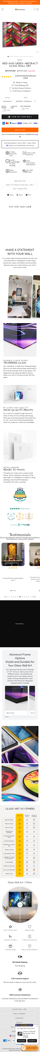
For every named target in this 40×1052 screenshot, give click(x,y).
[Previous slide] (7, 597)
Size (25, 97)
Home (20, 60)
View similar (21, 1040)
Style (7, 97)
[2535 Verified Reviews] (20, 502)
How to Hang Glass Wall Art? (20, 185)
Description (20, 181)
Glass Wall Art (19, 1009)
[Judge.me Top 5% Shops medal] (29, 516)
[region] (20, 2)
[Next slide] (33, 597)
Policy (19, 1022)
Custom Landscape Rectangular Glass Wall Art (29, 1033)
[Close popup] (37, 1027)
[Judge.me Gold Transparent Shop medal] (11, 516)
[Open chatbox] (30, 1048)
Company (19, 1018)
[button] (11, 596)
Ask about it (32, 1040)
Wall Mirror (19, 1014)
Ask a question (20, 189)
